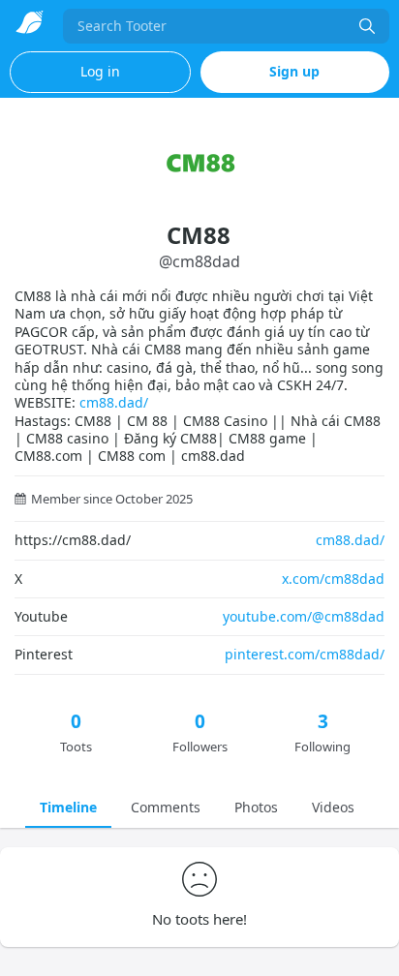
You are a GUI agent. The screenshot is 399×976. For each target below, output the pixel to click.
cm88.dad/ (113, 402)
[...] (367, 26)
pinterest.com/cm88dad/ (304, 654)
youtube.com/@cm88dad (303, 616)
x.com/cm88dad (333, 578)
